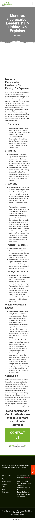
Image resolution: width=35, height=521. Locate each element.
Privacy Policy (17, 512)
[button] (32, 3)
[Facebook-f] (21, 502)
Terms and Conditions (24, 511)
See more (27, 478)
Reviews (33, 470)
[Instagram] (27, 502)
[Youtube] (24, 502)
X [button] (33, 515)
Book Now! (17, 519)
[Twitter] (18, 502)
